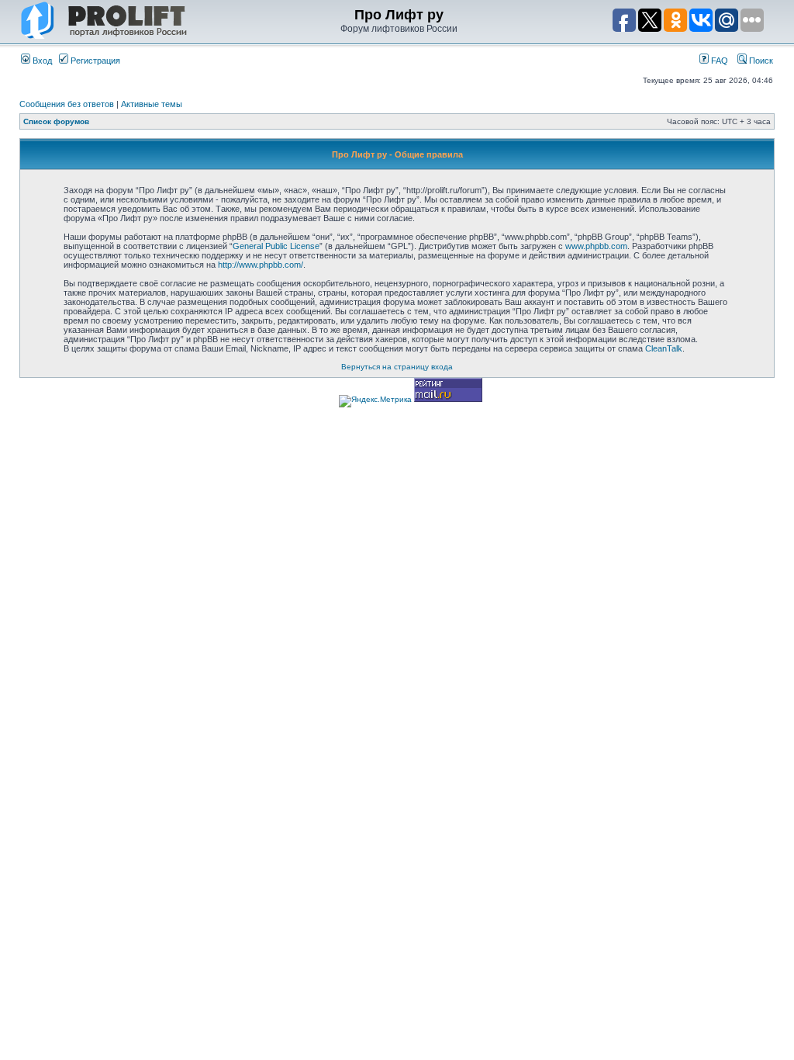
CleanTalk (663, 348)
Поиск (760, 60)
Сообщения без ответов (66, 104)
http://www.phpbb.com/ (260, 264)
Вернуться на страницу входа (397, 366)
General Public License (276, 246)
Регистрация (94, 60)
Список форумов (56, 121)
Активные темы (151, 104)
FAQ (718, 60)
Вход (41, 60)
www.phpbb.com (596, 246)
